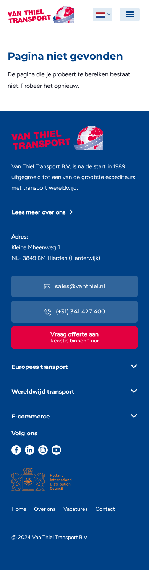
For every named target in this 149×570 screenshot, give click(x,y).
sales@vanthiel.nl (79, 286)
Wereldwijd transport (42, 391)
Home (18, 509)
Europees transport (39, 366)
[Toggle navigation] (130, 14)
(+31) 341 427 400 (79, 311)
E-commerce (30, 416)
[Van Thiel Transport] (41, 14)
